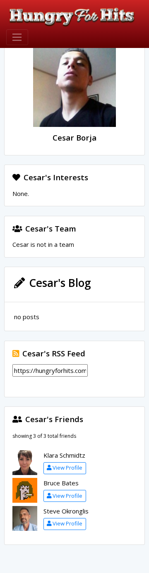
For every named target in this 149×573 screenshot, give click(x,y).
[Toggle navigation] (17, 37)
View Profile (67, 467)
